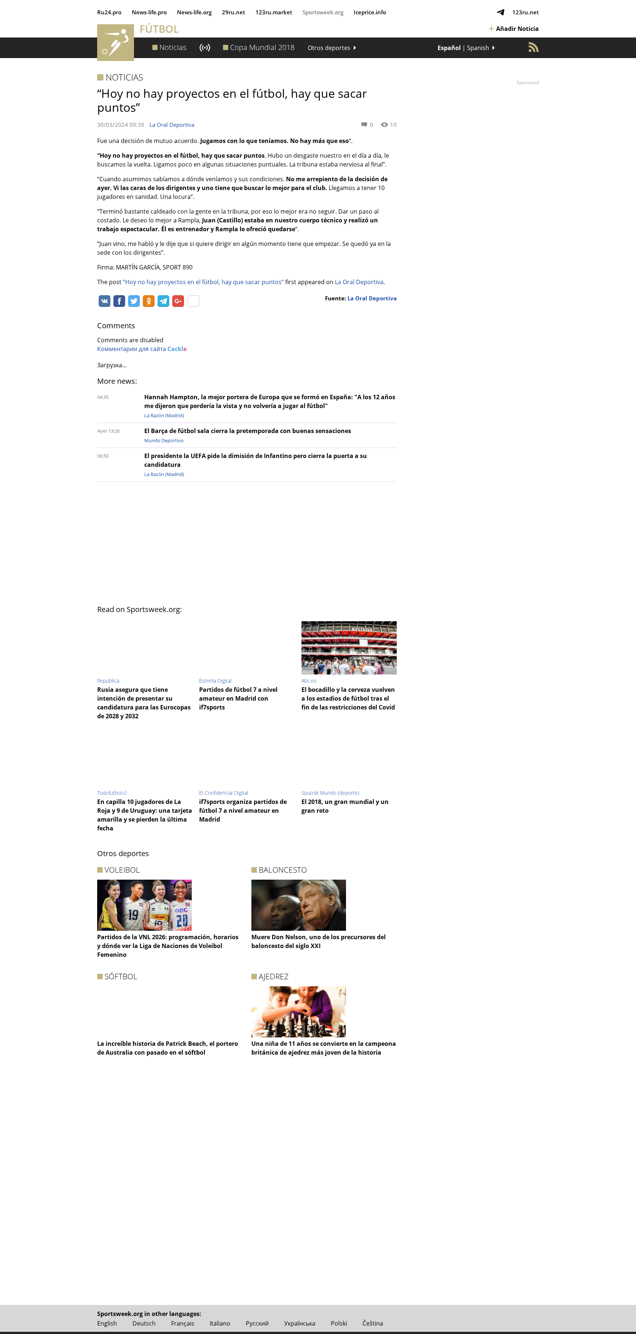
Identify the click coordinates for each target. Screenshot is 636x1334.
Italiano (220, 1323)
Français (182, 1323)
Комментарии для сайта (142, 349)
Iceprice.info (370, 12)
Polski (339, 1323)
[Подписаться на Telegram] (500, 12)
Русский (257, 1323)
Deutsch (144, 1323)
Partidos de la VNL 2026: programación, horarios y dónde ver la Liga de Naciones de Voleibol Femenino (168, 946)
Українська (299, 1323)
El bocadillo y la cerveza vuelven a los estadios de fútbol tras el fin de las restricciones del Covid (348, 698)
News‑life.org (194, 12)
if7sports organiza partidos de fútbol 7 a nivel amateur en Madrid (243, 810)
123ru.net (525, 12)
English (107, 1323)
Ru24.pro (109, 12)
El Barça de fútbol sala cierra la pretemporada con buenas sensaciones (247, 431)
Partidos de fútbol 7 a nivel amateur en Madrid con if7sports (238, 698)
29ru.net (233, 12)
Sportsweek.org (323, 12)
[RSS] (534, 47)
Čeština (373, 1323)
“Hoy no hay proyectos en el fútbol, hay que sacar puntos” (203, 282)
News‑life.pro (149, 12)
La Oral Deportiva (171, 124)
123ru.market (273, 12)
